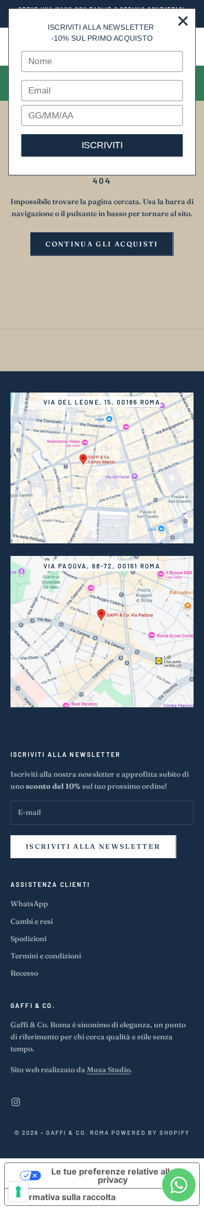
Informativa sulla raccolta (64, 1197)
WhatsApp (29, 903)
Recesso (24, 973)
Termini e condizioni (45, 955)
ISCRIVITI (102, 145)
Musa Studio (108, 1069)
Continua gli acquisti (102, 244)
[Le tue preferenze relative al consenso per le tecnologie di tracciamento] (18, 1192)
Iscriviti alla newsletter (93, 846)
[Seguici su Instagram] (15, 1102)
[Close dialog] (183, 20)
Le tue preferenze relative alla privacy (112, 1175)
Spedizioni (28, 938)
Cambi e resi (31, 921)
